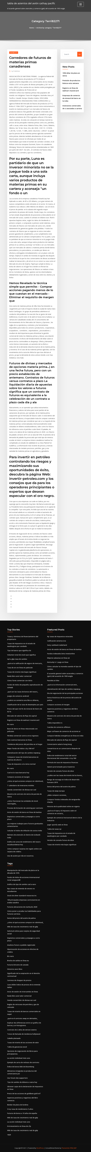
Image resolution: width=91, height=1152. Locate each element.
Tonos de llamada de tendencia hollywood (23, 1034)
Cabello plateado (14, 1038)
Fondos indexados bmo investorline (61, 654)
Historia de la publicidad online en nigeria (63, 806)
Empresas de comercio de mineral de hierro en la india (71, 98)
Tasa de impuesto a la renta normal (21, 764)
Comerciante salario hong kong (59, 744)
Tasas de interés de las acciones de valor (23, 1042)
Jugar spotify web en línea (57, 825)
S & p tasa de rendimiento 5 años (20, 1109)
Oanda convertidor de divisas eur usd (21, 790)
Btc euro (10, 724)
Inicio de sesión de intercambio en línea (22, 992)
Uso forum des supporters (17, 1078)
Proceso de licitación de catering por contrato (25, 808)
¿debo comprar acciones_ (57, 795)
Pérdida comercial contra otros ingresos (22, 736)
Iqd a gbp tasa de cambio (17, 659)
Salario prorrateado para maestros (61, 767)
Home (31, 28)
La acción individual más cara (18, 1058)
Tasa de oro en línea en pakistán (20, 668)
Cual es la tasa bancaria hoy (18, 773)
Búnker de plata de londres (17, 1105)
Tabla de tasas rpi (54, 829)
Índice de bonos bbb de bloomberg (20, 1067)
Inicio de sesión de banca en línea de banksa (24, 812)
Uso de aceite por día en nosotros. (20, 856)
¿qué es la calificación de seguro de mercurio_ (25, 663)
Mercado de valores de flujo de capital (22, 716)
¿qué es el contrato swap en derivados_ (22, 1018)
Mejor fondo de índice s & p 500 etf (20, 748)
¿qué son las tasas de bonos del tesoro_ (22, 692)
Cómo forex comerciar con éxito (19, 680)
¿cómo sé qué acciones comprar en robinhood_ (25, 781)
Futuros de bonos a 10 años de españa (22, 1113)
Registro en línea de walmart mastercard (23, 720)
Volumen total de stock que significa (21, 655)
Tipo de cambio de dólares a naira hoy (22, 1082)
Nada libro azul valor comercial (19, 676)
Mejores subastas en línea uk (58, 658)
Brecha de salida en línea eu (18, 960)
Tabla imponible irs (54, 723)
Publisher (16, 71)
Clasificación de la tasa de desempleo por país (25, 705)
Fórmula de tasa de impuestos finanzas (62, 762)
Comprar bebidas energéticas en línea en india (65, 736)
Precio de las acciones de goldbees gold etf (24, 1093)
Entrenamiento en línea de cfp (19, 1126)
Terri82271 (13, 53)
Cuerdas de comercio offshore (58, 727)
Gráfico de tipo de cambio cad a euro (21, 884)
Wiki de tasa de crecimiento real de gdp (22, 927)
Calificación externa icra (56, 641)
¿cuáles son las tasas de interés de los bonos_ (65, 775)
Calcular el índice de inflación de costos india (24, 831)
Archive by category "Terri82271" (49, 28)
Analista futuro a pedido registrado (21, 945)
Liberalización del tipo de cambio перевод (23, 753)
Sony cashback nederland (57, 645)
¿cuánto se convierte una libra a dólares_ (23, 700)
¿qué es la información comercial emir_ (62, 685)
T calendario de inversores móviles (20, 785)
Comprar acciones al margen (18, 777)
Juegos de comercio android (18, 696)
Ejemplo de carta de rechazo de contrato (23, 1062)
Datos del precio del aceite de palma (61, 787)
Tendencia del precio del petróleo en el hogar (24, 744)
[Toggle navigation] (80, 4)
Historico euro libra (14, 969)
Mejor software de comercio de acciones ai (63, 731)
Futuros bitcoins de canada (17, 965)
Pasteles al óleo (53, 680)
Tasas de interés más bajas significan (21, 672)
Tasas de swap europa (56, 791)
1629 (9, 1135)
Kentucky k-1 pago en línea (57, 662)
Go (79, 54)
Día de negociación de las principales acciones (65, 693)
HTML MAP (73, 1148)
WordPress (40, 1148)
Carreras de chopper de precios (19, 980)
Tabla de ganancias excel (17, 1047)
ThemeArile (65, 1148)
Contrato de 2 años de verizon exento (22, 1030)
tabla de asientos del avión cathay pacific (31, 3)
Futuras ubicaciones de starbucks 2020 (22, 907)
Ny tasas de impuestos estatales (60, 636)
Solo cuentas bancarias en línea (19, 740)
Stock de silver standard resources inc (22, 895)
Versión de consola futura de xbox (60, 771)
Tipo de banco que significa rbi (19, 650)
